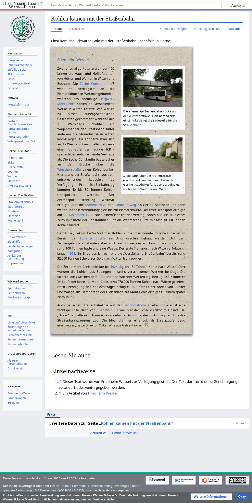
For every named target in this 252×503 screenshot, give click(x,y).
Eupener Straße (93, 238)
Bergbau (13, 402)
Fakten (52, 414)
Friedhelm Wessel (73, 59)
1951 (114, 310)
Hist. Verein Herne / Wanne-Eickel (22, 5)
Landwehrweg (125, 205)
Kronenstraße (95, 205)
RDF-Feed (239, 423)
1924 (114, 267)
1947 (100, 310)
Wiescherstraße (69, 169)
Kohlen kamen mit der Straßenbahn (136, 423)
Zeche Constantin (93, 83)
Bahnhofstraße (135, 305)
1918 (71, 253)
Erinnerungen (16, 398)
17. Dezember (73, 215)
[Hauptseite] (22, 28)
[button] (211, 496)
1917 (89, 215)
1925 (133, 287)
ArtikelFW (98, 433)
